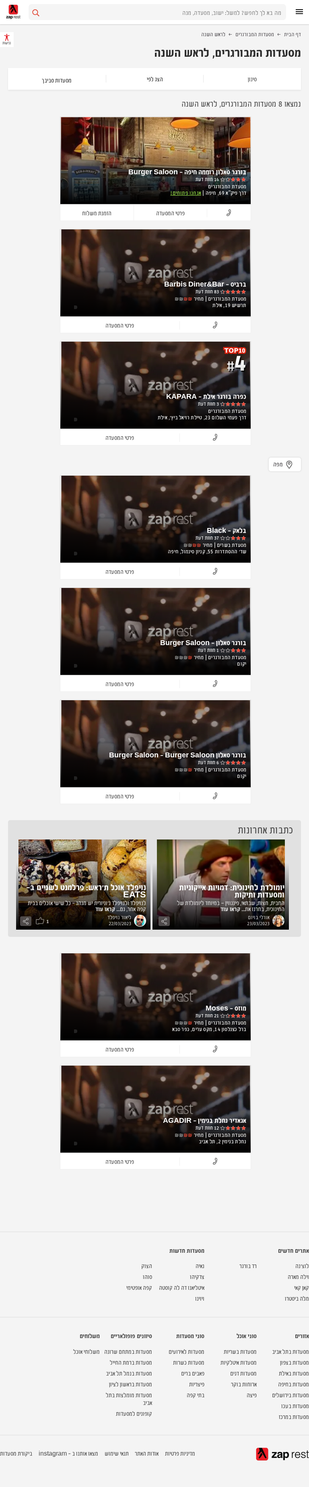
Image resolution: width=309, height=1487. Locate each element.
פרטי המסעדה (170, 213)
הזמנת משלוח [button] (96, 213)
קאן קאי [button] (301, 1287)
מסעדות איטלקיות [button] (238, 1362)
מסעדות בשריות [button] (240, 1351)
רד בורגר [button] (248, 1265)
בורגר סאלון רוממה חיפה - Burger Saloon (187, 171)
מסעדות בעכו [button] (295, 1405)
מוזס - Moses (226, 1007)
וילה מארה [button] (298, 1276)
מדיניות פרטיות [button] (180, 1453)
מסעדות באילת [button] (294, 1373)
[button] (229, 213)
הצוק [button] (146, 1265)
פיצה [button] (252, 1394)
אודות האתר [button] (147, 1453)
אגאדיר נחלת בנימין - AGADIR (204, 1120)
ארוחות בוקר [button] (244, 1384)
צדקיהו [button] (197, 1276)
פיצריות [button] (196, 1384)
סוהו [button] (147, 1276)
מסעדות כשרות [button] (188, 1362)
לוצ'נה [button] (302, 1265)
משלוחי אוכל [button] (86, 1351)
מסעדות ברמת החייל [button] (131, 1362)
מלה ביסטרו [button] (297, 1298)
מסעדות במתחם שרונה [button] (128, 1351)
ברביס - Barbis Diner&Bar (205, 283)
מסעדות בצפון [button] (294, 1362)
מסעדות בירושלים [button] (290, 1394)
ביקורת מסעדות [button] (16, 1453)
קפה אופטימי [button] (139, 1287)
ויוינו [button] (199, 1298)
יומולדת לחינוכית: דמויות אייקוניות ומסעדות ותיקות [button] (231, 890)
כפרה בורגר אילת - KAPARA (206, 396)
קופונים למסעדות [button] (134, 1413)
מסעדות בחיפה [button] (293, 1384)
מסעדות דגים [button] (243, 1373)
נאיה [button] (200, 1265)
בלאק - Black (226, 530)
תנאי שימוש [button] (117, 1453)
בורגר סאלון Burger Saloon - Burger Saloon (177, 754)
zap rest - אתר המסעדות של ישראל (13, 12)
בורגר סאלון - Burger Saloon (203, 642)
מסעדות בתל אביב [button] (290, 1351)
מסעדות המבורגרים (254, 33)
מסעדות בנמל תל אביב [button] (129, 1373)
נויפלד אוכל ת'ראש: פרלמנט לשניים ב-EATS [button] (86, 890)
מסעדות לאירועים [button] (186, 1351)
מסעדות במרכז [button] (294, 1416)
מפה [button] (278, 464)
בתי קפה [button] (195, 1394)
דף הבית (292, 33)
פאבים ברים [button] (192, 1373)
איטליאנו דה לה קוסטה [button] (181, 1287)
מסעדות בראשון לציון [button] (130, 1384)
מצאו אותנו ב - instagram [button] (68, 1453)
